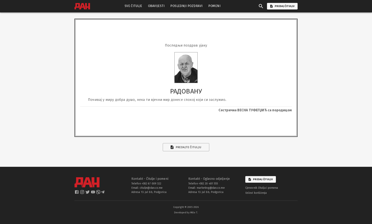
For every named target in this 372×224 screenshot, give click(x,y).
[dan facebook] (77, 193)
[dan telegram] (103, 193)
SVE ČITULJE (133, 6)
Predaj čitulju (263, 179)
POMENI (214, 6)
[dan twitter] (88, 193)
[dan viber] (98, 193)
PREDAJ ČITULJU (284, 6)
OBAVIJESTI (156, 6)
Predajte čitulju (189, 147)
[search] (261, 6)
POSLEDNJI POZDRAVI (186, 6)
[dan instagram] (82, 193)
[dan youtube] (93, 193)
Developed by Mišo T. (186, 212)
